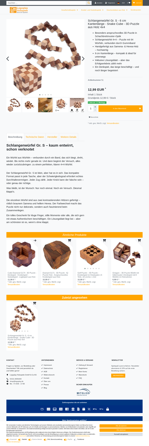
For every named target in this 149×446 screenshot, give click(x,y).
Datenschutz (48, 368)
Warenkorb (83, 375)
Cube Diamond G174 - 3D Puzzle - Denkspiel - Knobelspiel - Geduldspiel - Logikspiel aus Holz (22, 275)
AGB (45, 371)
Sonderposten (136, 10)
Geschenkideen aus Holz (116, 10)
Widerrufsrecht (49, 375)
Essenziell (13, 439)
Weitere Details (68, 137)
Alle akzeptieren (121, 426)
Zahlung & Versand (86, 365)
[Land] (118, 3)
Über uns (47, 381)
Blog (45, 388)
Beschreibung (15, 137)
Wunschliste (94, 117)
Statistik (24, 439)
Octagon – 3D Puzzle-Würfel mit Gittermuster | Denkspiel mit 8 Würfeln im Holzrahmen (125, 275)
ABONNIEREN (118, 375)
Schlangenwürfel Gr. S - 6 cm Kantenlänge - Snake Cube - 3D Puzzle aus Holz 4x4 (21, 338)
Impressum (48, 365)
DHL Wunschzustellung (54, 439)
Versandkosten (112, 123)
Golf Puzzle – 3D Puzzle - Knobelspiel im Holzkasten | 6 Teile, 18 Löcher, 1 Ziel (90, 275)
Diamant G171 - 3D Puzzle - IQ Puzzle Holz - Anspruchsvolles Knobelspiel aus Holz (55, 275)
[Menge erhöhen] (95, 107)
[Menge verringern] (95, 110)
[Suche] (89, 3)
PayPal (70, 439)
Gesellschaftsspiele (68, 10)
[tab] (15, 137)
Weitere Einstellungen (13, 442)
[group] (57, 255)
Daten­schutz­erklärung (83, 436)
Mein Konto (83, 371)
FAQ (80, 378)
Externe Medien (37, 439)
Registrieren (83, 368)
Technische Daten (35, 137)
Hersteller (52, 137)
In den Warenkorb (119, 108)
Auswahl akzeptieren (121, 434)
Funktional (80, 439)
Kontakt (46, 378)
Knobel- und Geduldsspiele (91, 10)
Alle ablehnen (121, 430)
